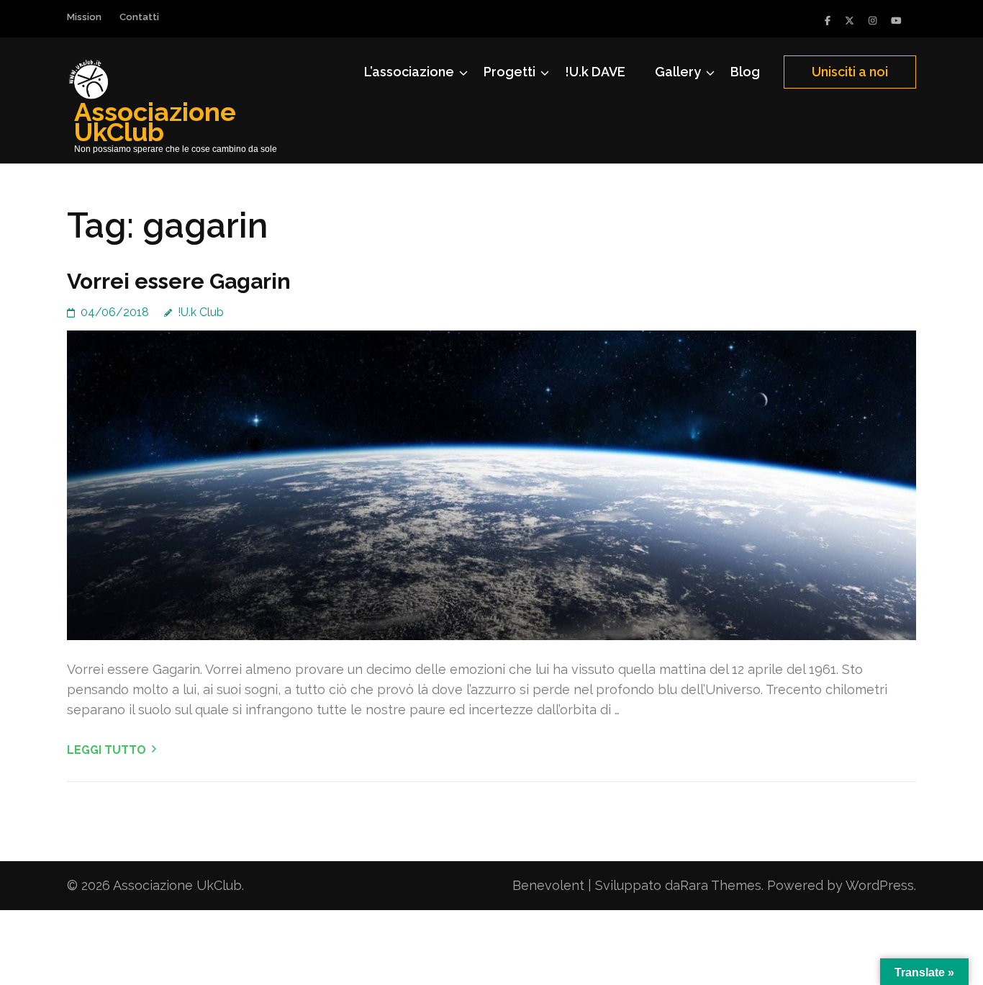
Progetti (509, 71)
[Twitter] (849, 20)
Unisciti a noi (850, 71)
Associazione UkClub (155, 121)
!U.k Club (201, 312)
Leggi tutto (106, 750)
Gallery (678, 71)
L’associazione (409, 71)
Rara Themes (720, 885)
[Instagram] (872, 20)
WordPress (880, 885)
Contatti (139, 17)
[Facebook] (827, 20)
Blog (745, 71)
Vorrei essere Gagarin (179, 281)
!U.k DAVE (595, 71)
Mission (84, 17)
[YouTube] (896, 20)
